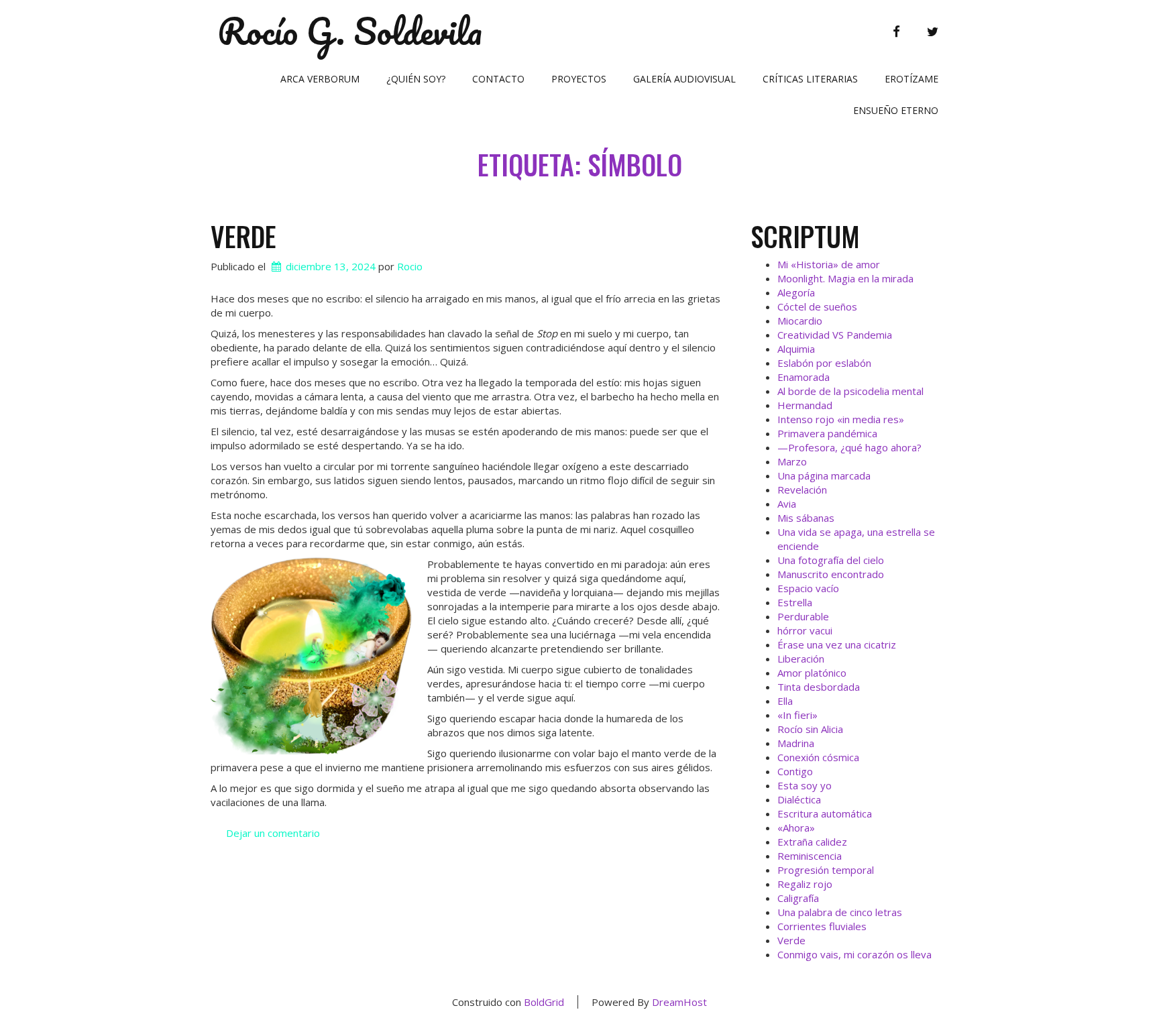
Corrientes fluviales (822, 926)
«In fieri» (797, 715)
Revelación (802, 489)
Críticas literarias (810, 78)
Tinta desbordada (818, 686)
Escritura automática (824, 813)
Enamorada (803, 377)
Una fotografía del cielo (830, 560)
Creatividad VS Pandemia (834, 334)
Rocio (410, 266)
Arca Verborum (320, 78)
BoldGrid (544, 1002)
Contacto (498, 78)
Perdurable (803, 616)
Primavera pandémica (827, 433)
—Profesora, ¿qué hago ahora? (849, 447)
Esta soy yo (804, 785)
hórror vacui (804, 630)
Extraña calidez (812, 841)
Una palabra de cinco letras (839, 912)
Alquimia (796, 348)
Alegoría (796, 292)
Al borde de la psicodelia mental (850, 391)
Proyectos (578, 78)
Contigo (795, 771)
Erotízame (911, 78)
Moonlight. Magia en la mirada (845, 278)
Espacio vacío (808, 588)
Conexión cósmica (818, 757)
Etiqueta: (580, 164)
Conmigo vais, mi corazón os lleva (854, 954)
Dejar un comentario (273, 833)
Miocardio (799, 320)
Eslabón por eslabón (824, 363)
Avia (786, 503)
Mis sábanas (805, 517)
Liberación (800, 658)
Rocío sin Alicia (810, 729)
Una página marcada (824, 475)
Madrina (795, 743)
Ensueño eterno (895, 110)
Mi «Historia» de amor (828, 264)
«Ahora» (796, 827)
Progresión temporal (825, 869)
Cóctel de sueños (817, 306)
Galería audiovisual (684, 78)
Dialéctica (799, 799)
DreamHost (679, 1002)
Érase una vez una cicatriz (836, 644)
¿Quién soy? (415, 78)
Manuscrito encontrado (830, 574)
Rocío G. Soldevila (349, 31)
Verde (243, 236)
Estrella (794, 602)
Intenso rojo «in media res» (840, 419)
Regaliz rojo (804, 884)
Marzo (792, 461)
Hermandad (804, 405)
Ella (785, 701)
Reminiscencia (809, 855)
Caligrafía (798, 898)
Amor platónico (811, 672)
